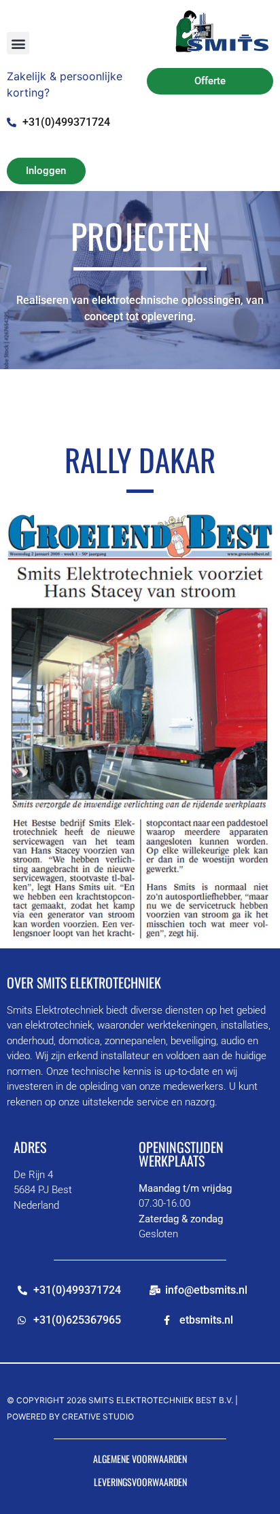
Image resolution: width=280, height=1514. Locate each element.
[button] (18, 43)
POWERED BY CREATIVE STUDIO (70, 1416)
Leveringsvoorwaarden (140, 1482)
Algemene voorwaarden (140, 1458)
